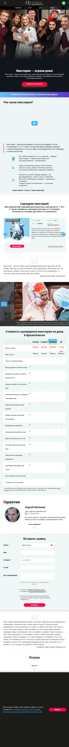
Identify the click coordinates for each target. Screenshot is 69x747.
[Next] (63, 234)
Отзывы (51, 7)
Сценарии (18, 7)
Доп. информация (10, 575)
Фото (30, 7)
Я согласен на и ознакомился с (33, 590)
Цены (40, 7)
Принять (57, 709)
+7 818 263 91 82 (33, 513)
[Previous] (5, 234)
